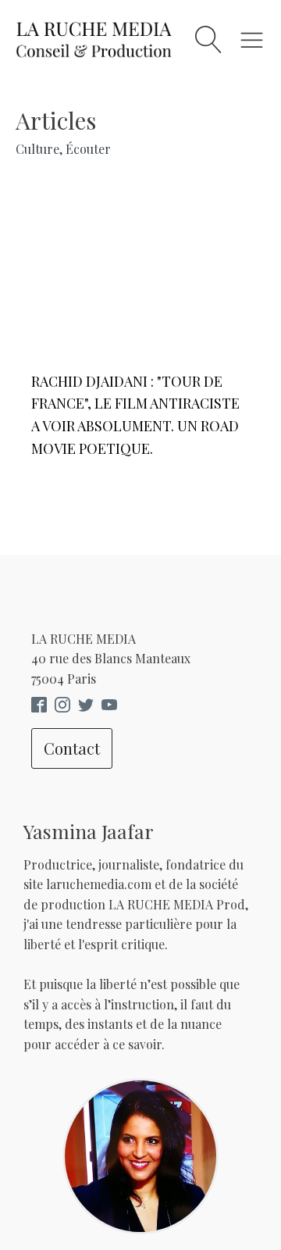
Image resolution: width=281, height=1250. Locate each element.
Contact (72, 748)
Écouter (88, 149)
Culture (37, 149)
